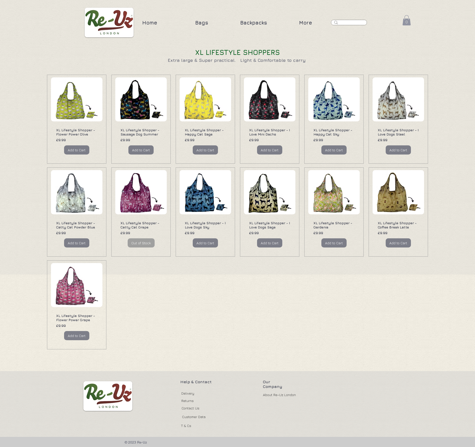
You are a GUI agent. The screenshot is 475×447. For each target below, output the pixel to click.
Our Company (272, 384)
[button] (202, 22)
